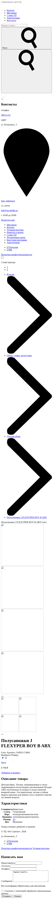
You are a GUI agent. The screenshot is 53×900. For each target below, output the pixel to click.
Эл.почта (5, 866)
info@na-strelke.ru (9, 210)
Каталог (11, 10)
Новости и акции (15, 232)
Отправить (6, 896)
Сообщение (7, 881)
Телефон (5, 869)
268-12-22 (5, 115)
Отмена (17, 896)
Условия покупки (15, 230)
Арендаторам (13, 18)
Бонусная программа (17, 240)
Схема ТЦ (12, 15)
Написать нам (8, 220)
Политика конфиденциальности (16, 254)
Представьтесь (8, 863)
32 (6, 758)
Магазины (12, 13)
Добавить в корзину (10, 773)
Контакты (11, 20)
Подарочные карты (16, 237)
